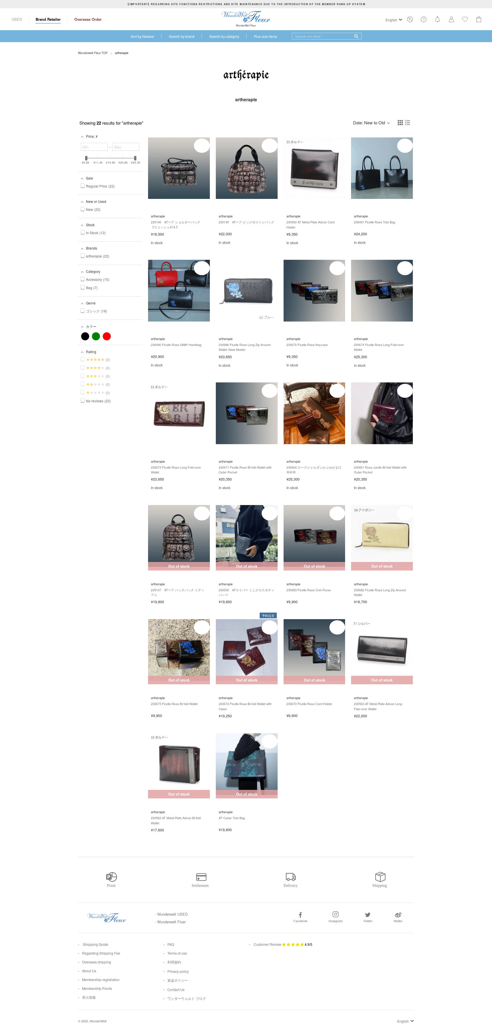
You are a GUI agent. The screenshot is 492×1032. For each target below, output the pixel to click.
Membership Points (97, 988)
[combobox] (327, 36)
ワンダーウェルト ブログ (186, 998)
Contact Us (175, 989)
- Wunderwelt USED (171, 914)
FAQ (170, 944)
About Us (89, 970)
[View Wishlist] (410, 21)
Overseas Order (88, 19)
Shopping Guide (95, 944)
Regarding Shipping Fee (101, 953)
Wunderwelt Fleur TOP (93, 53)
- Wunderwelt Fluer (170, 921)
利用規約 (174, 961)
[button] (401, 123)
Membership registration (101, 979)
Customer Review (267, 944)
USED (17, 19)
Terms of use (177, 953)
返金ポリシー (177, 980)
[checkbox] (85, 336)
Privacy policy (178, 971)
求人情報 (89, 997)
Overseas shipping (96, 961)
